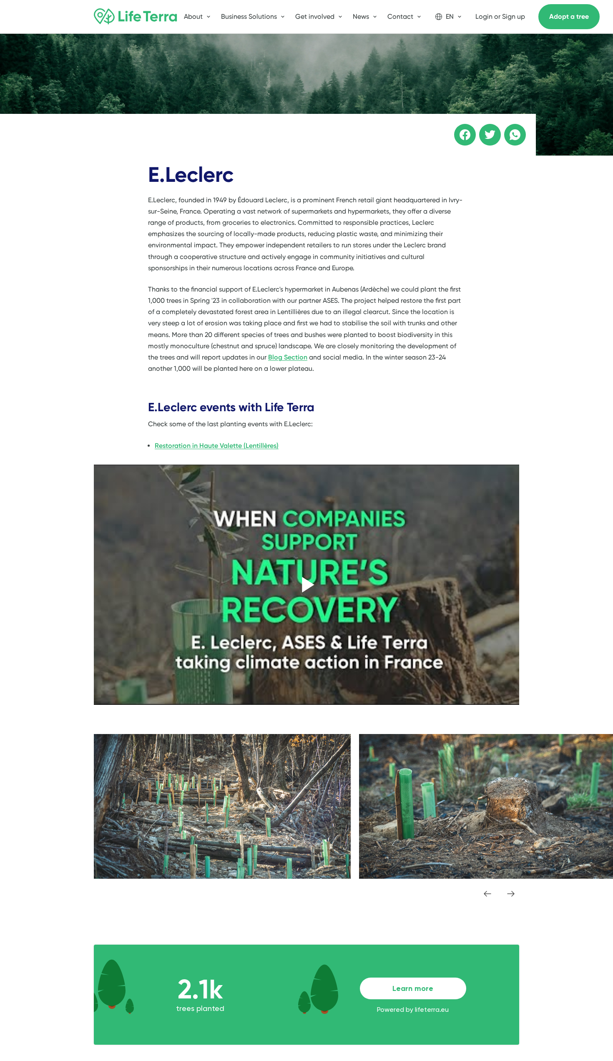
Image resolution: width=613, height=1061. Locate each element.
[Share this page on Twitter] (484, 129)
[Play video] (306, 585)
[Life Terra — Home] (135, 16)
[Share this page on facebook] (459, 129)
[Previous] (487, 893)
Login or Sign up (500, 16)
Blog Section (287, 357)
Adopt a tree (569, 16)
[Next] (510, 893)
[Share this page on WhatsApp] (509, 129)
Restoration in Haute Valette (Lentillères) (217, 446)
